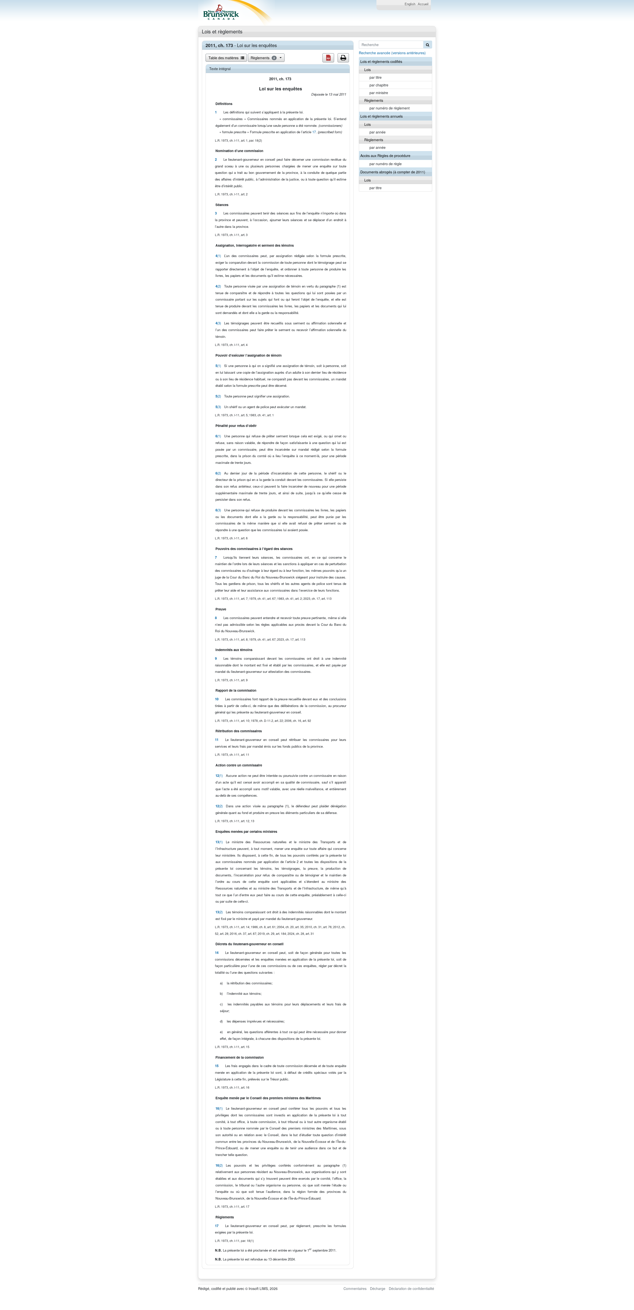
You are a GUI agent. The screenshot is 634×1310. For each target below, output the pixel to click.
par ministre (379, 92)
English (410, 4)
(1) (218, 255)
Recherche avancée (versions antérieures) (392, 52)
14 (216, 952)
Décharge (377, 1288)
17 (314, 132)
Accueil (423, 4)
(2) (218, 286)
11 (216, 739)
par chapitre (379, 84)
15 (216, 1065)
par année (378, 132)
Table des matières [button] (224, 57)
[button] (328, 57)
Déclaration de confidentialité (411, 1288)
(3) (218, 323)
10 (216, 699)
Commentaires (355, 1288)
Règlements (263, 57)
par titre (376, 77)
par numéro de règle (386, 163)
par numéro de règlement (390, 107)
